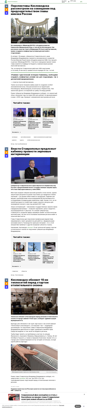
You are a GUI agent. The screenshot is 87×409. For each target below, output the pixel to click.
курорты (22, 140)
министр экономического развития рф (42, 137)
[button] (14, 397)
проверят (22, 378)
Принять (78, 406)
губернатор (24, 271)
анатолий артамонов (25, 137)
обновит (30, 227)
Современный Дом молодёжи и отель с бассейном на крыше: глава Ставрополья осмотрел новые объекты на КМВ (40, 397)
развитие (14, 140)
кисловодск (14, 137)
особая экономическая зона (33, 140)
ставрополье (15, 271)
